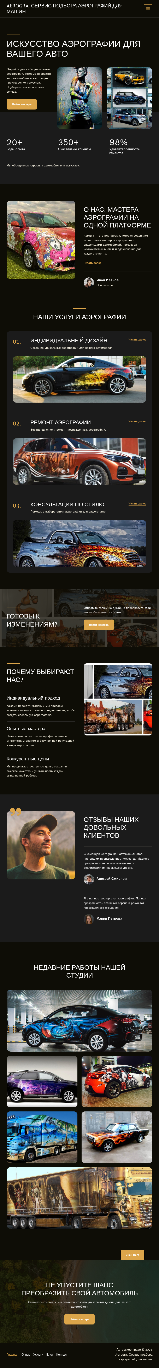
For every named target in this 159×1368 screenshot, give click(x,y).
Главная (12, 1354)
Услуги (38, 1354)
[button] (137, 340)
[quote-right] (15, 812)
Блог (49, 1354)
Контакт (61, 1354)
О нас (26, 1354)
